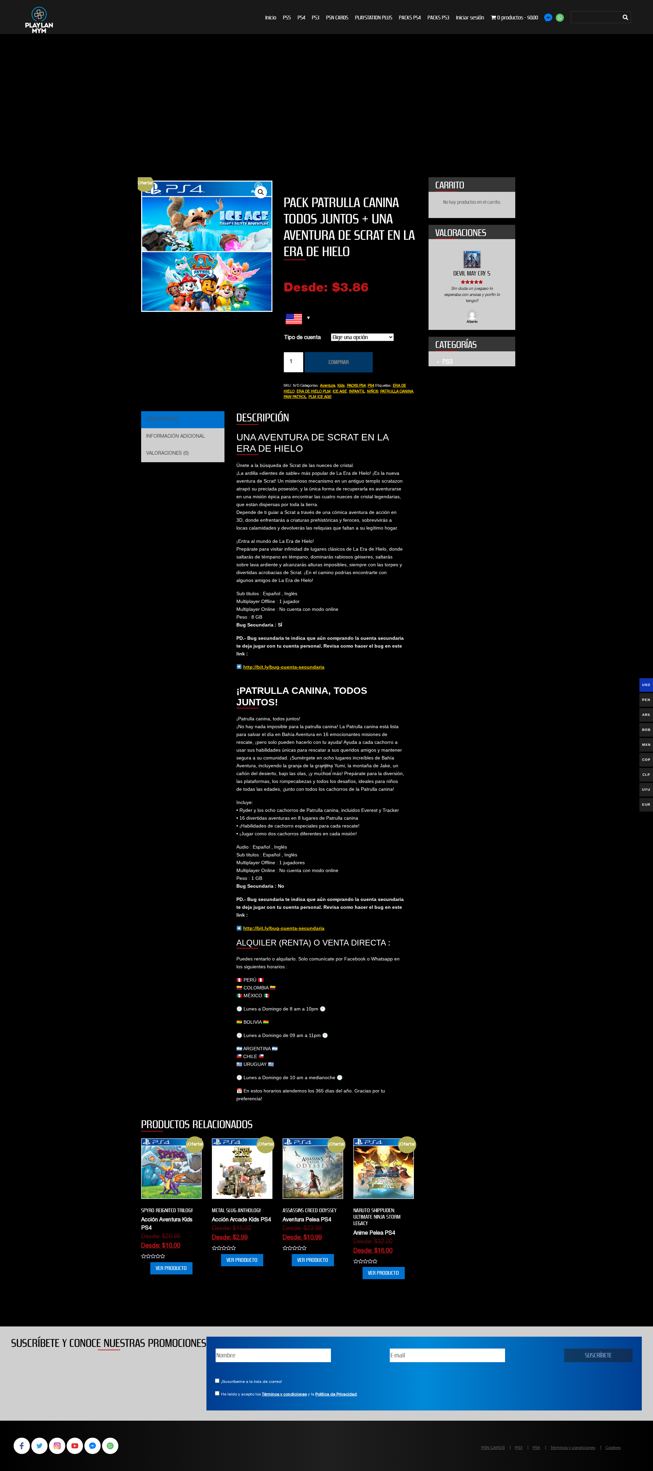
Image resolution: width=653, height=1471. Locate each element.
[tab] (181, 419)
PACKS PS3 (438, 17)
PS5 (287, 17)
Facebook (22, 1446)
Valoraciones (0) (167, 453)
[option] (472, 285)
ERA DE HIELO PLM (314, 392)
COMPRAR (339, 362)
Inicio (270, 17)
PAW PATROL (295, 397)
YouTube (75, 1446)
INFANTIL (357, 392)
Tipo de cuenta (302, 338)
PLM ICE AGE (320, 397)
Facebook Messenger (92, 1446)
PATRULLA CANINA (396, 392)
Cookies (613, 1448)
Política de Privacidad (336, 1394)
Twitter (39, 1446)
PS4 (301, 17)
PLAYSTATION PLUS (373, 17)
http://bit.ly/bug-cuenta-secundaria (283, 667)
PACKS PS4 (410, 17)
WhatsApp (110, 1446)
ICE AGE (340, 392)
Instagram (57, 1446)
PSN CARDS (337, 17)
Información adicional (175, 436)
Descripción (162, 419)
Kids (341, 386)
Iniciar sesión (470, 17)
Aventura (327, 386)
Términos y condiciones (284, 1394)
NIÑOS (372, 392)
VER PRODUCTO (171, 1268)
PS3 (315, 17)
